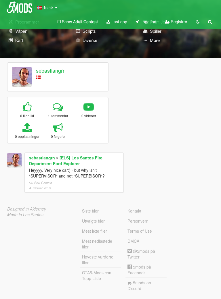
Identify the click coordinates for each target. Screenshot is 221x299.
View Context (43, 182)
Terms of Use (139, 231)
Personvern (137, 221)
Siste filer (90, 211)
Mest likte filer (94, 231)
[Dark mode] (198, 21)
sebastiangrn (51, 70)
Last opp (118, 21)
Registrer (178, 21)
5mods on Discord (139, 285)
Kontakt (134, 211)
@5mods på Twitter (141, 254)
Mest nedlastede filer (97, 244)
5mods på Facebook (139, 269)
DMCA (133, 241)
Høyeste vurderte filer (97, 259)
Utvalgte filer (93, 221)
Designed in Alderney (26, 209)
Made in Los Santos (25, 214)
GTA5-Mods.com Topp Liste (97, 275)
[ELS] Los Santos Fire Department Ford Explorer (65, 160)
